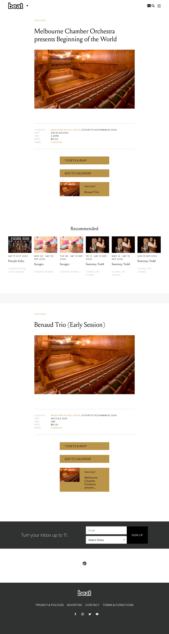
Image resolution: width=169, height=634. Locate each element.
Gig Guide (40, 21)
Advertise (74, 605)
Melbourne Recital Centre (65, 130)
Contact (92, 605)
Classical (56, 142)
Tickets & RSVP (76, 160)
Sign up (137, 535)
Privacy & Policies (50, 605)
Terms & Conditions (118, 605)
